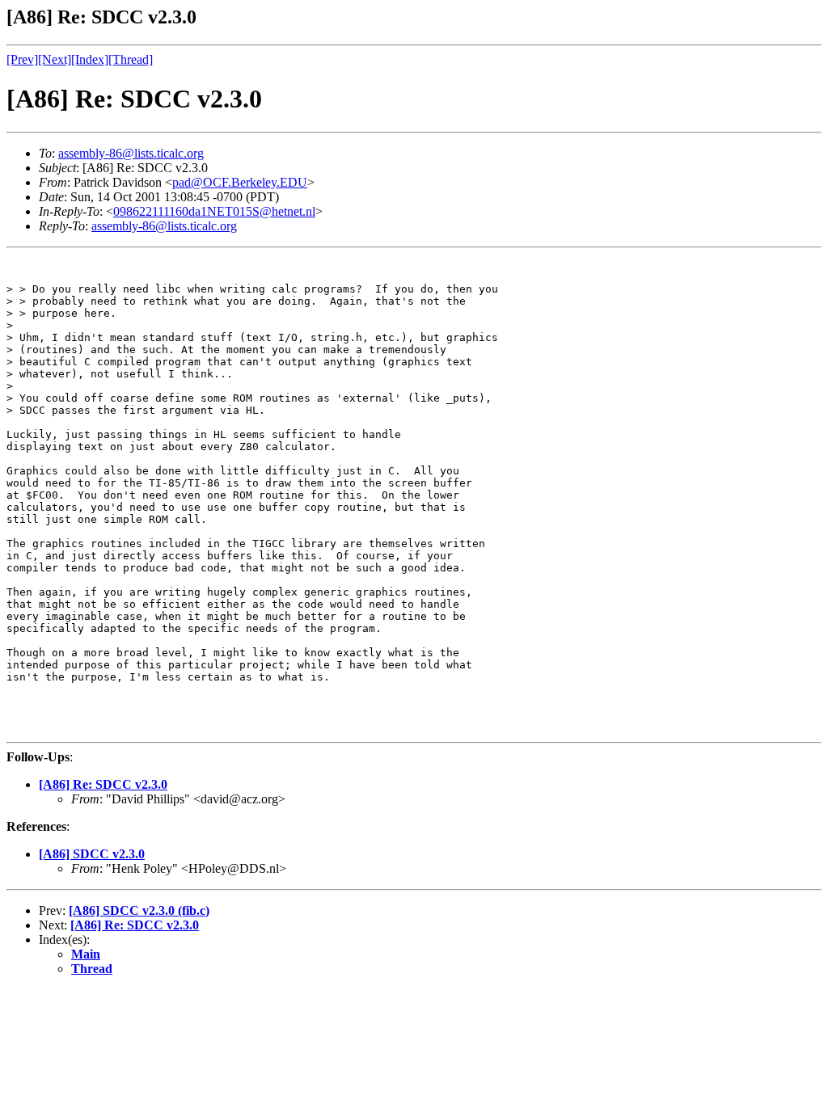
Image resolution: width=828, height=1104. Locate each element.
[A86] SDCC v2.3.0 (92, 854)
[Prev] (22, 59)
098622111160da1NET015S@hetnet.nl (214, 211)
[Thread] (130, 59)
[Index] (89, 59)
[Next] (54, 59)
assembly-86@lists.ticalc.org (131, 153)
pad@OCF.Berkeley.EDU (239, 182)
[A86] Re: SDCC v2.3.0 (103, 784)
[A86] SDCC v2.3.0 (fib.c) (139, 910)
